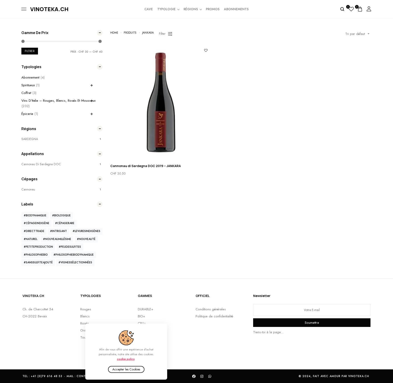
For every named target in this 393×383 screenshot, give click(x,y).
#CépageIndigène (36, 223)
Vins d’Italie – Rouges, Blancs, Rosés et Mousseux (58, 100)
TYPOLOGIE (166, 9)
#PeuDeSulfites (70, 247)
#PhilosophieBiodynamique (73, 255)
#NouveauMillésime (57, 239)
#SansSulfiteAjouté (38, 262)
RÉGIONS (191, 9)
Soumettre (312, 322)
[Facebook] (194, 376)
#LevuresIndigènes (86, 231)
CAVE (148, 9)
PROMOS (212, 9)
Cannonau (28, 189)
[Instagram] (202, 376)
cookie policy (126, 359)
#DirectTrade (34, 231)
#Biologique (61, 215)
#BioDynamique (35, 215)
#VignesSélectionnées (75, 262)
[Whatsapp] (210, 376)
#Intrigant (58, 231)
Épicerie (27, 113)
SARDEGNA (29, 139)
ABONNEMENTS (236, 9)
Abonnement (30, 77)
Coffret (26, 92)
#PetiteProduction (38, 247)
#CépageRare (64, 223)
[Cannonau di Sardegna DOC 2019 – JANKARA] (161, 102)
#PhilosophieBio (36, 255)
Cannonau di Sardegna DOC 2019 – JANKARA (145, 166)
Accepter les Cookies (126, 369)
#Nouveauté (86, 239)
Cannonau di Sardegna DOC (41, 164)
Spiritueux (28, 85)
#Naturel (30, 239)
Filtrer (30, 51)
